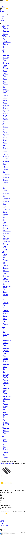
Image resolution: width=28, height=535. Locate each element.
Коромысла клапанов (5, 168)
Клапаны (4, 47)
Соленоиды (4, 76)
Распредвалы (4, 38)
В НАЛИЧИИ (3, 26)
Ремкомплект (4, 390)
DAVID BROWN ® (4, 118)
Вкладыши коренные (5, 30)
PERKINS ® (3, 389)
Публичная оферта (2, 526)
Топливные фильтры (5, 457)
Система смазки (5, 106)
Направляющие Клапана (6, 240)
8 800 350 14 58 (2, 10)
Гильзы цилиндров (5, 72)
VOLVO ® (3, 427)
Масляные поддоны (5, 99)
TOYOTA (3, 24)
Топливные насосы (5, 60)
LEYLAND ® (3, 322)
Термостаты (4, 40)
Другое (4, 27)
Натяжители (4, 82)
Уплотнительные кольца (6, 83)
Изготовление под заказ (6, 55)
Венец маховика (5, 79)
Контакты (3, 5)
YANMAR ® (3, 436)
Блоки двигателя (5, 80)
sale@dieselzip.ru (2, 11)
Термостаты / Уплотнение (6, 277)
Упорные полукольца (5, 315)
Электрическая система (6, 117)
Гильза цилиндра (5, 41)
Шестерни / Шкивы (5, 56)
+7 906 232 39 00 (2, 520)
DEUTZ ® (3, 124)
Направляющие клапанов (6, 280)
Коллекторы (4, 248)
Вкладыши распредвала (6, 62)
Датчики (4, 70)
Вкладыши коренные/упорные (7, 340)
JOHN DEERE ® (4, 252)
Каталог (3, 16)
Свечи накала (5, 132)
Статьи (3, 6)
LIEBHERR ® (3, 327)
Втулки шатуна (5, 71)
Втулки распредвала (5, 34)
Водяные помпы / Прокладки (6, 32)
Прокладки (4, 126)
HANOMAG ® (3, 166)
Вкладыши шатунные (6, 31)
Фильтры (4, 139)
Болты (4, 33)
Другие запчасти (4, 54)
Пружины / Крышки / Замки (6, 110)
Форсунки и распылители (6, 36)
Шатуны (4, 51)
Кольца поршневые (5, 28)
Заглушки (4, 116)
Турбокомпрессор (5, 333)
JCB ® (2, 229)
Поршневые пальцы (5, 113)
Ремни (4, 39)
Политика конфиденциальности (4, 525)
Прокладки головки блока (6, 424)
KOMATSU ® (3, 274)
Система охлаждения (5, 158)
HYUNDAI (3, 35)
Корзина (1, 12)
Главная (1, 463)
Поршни (4, 43)
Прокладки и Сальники (6, 25)
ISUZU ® (3, 202)
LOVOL (3, 50)
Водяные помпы (5, 165)
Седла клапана (5, 65)
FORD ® (3, 159)
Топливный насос (5, 227)
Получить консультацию (3, 508)
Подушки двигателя (5, 131)
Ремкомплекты (5, 78)
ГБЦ (3, 112)
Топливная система (5, 128)
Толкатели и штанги (5, 295)
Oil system (4, 342)
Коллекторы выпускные (6, 63)
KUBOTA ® (3, 305)
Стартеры (4, 299)
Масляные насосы (5, 68)
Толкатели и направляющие (6, 67)
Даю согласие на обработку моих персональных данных (8, 533)
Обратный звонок (2, 7)
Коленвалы (4, 66)
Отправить (2, 534)
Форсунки (4, 448)
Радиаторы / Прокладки (6, 58)
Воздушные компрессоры (6, 102)
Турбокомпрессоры (5, 84)
